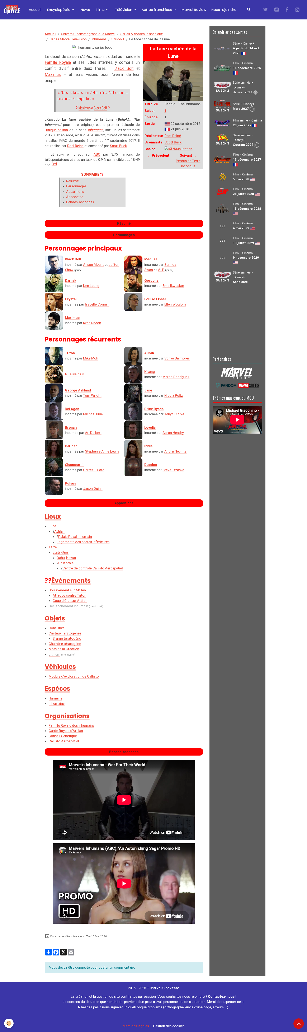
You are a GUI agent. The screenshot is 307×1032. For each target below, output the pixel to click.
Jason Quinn (93, 488)
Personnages (76, 186)
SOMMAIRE (90, 174)
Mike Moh (90, 358)
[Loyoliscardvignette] (133, 430)
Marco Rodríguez (175, 377)
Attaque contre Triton (69, 595)
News (85, 9)
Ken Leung (91, 286)
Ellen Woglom (175, 304)
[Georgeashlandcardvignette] (54, 393)
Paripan (71, 446)
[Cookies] (9, 1023)
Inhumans (99, 39)
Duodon (150, 465)
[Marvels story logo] (237, 373)
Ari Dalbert (93, 433)
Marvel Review (193, 9)
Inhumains (57, 703)
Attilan (59, 531)
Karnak (70, 280)
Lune (52, 526)
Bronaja (71, 427)
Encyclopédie (58, 9)
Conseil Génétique (63, 736)
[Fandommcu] (237, 385)
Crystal (70, 299)
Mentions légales (136, 1026)
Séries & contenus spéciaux (141, 34)
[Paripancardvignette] (54, 449)
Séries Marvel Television (68, 39)
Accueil (34, 9)
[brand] (12, 9)
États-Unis (61, 552)
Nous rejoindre (223, 9)
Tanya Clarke (174, 414)
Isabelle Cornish (97, 304)
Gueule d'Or (74, 374)
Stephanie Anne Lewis (102, 451)
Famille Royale (58, 62)
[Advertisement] (237, 319)
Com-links (56, 628)
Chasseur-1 (74, 465)
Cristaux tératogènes (65, 633)
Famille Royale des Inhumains (71, 725)
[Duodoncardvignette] (133, 467)
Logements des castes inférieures (83, 542)
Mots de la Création (64, 649)
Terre (53, 547)
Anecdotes (74, 197)
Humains (55, 698)
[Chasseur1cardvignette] (54, 467)
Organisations (67, 716)
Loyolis (150, 427)
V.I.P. (161, 270)
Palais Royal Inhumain (75, 537)
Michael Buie (93, 414)
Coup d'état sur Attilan (70, 600)
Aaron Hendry (173, 433)
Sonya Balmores (177, 358)
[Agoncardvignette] (54, 411)
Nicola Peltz (173, 395)
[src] (54, 163)
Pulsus (70, 483)
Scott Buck (173, 142)
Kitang (149, 372)
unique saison (57, 130)
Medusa (150, 259)
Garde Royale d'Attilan (66, 731)
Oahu (61, 558)
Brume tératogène (67, 638)
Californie (66, 563)
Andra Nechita (175, 451)
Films (100, 9)
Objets (55, 618)
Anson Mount (93, 264)
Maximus (53, 74)
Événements (71, 580)
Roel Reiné (173, 136)
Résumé (72, 181)
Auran (149, 353)
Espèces (57, 688)
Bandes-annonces (80, 202)
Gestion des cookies (168, 1026)
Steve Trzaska (173, 470)
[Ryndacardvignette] (133, 411)
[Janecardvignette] (133, 393)
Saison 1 (117, 39)
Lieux (53, 516)
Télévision (123, 9)
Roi (72, 409)
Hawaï (71, 558)
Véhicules (60, 666)
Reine (154, 409)
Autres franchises (157, 9)
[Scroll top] (298, 1023)
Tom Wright (92, 395)
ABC (97, 154)
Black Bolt (123, 68)
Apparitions (75, 191)
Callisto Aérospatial (64, 741)
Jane (148, 390)
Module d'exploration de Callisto (74, 676)
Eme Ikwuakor (173, 286)
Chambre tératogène (65, 644)
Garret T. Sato (93, 470)
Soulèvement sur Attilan (67, 590)
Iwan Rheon (92, 323)
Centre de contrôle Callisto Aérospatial (92, 568)
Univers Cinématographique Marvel (88, 34)
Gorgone (151, 280)
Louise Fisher (155, 299)
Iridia (148, 446)
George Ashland (78, 390)
